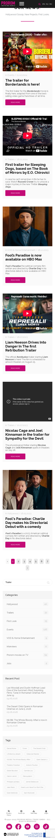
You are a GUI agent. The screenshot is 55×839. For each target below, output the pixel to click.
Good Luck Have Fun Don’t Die (32, 787)
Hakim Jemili (12, 776)
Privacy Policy (8, 814)
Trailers (27, 612)
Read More (15, 102)
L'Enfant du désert (13, 754)
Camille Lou (28, 771)
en (43, 4)
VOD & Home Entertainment (27, 638)
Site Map (34, 813)
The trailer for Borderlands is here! (22, 82)
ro (51, 4)
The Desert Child (39, 748)
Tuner (25, 748)
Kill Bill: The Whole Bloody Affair (18, 759)
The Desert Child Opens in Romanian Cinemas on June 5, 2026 (25, 709)
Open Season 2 (42, 759)
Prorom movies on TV (27, 655)
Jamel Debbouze (32, 782)
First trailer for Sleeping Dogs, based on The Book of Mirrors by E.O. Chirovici (27, 169)
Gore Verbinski (12, 793)
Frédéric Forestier (13, 765)
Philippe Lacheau (13, 782)
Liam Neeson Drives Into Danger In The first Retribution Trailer (25, 346)
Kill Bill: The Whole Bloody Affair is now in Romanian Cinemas (27, 723)
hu (47, 4)
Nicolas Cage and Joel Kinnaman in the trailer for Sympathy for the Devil (27, 434)
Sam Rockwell (29, 793)
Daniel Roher (11, 748)
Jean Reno (11, 787)
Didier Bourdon (12, 771)
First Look (27, 621)
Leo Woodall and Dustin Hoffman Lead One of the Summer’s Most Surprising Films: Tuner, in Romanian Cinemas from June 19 (26, 693)
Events (27, 629)
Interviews (27, 646)
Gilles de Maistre (33, 754)
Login (46, 813)
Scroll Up (21, 813)
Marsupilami (27, 776)
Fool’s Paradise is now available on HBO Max (23, 257)
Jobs (27, 663)
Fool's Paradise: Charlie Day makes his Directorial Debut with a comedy (26, 523)
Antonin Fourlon (32, 765)
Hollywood (27, 604)
